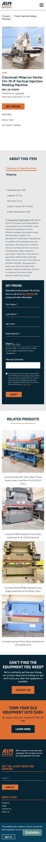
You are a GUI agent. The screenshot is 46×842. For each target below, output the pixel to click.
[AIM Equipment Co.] (6, 5)
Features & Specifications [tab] (21, 168)
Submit (14, 394)
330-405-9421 (28, 293)
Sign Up (10, 787)
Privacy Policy (26, 384)
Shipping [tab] (11, 174)
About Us (5, 811)
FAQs (4, 805)
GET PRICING (13, 106)
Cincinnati (19, 93)
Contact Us (23, 690)
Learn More (23, 729)
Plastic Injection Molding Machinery (19, 17)
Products (6, 15)
